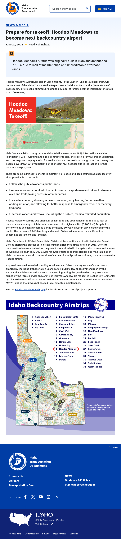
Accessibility (15, 534)
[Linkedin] (56, 498)
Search (87, 9)
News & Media (17, 25)
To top (114, 447)
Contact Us (16, 476)
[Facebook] (25, 498)
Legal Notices (59, 534)
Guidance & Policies (77, 480)
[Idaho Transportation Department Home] (22, 9)
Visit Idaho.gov (42, 524)
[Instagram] (48, 498)
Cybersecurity (32, 534)
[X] (33, 498)
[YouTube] (41, 498)
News (68, 476)
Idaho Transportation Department (40, 462)
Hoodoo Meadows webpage (30, 289)
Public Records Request (80, 484)
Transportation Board (22, 485)
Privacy (46, 534)
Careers (14, 481)
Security (74, 534)
